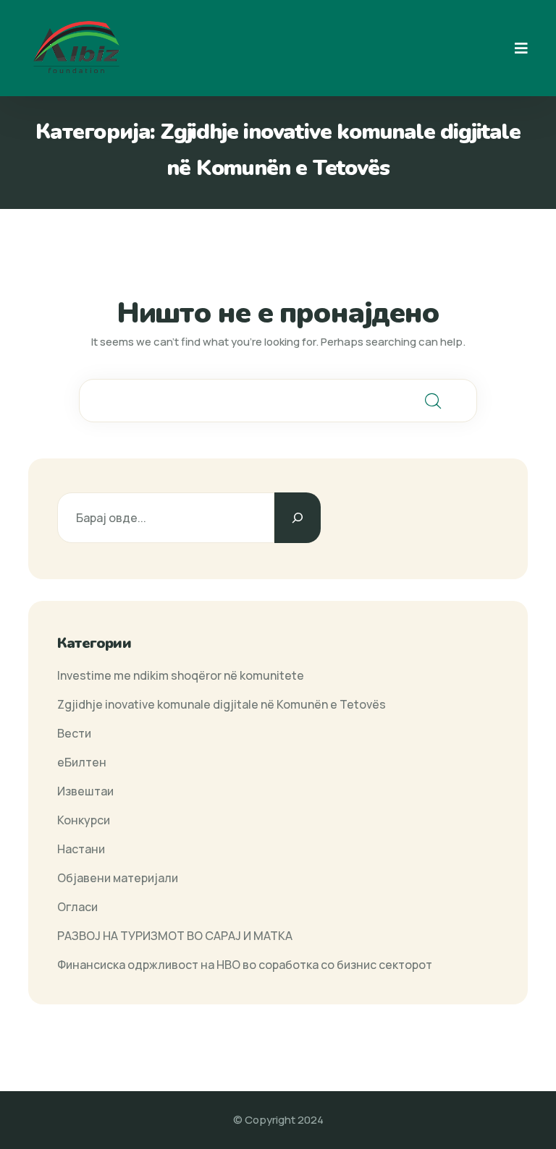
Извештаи (85, 791)
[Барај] (297, 517)
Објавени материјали (117, 878)
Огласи (77, 907)
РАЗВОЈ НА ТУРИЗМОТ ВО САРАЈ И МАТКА (174, 936)
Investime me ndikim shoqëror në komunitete (180, 675)
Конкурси (83, 820)
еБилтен (81, 762)
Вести (74, 733)
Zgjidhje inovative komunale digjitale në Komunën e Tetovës (221, 704)
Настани (81, 849)
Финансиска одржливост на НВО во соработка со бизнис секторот (244, 965)
